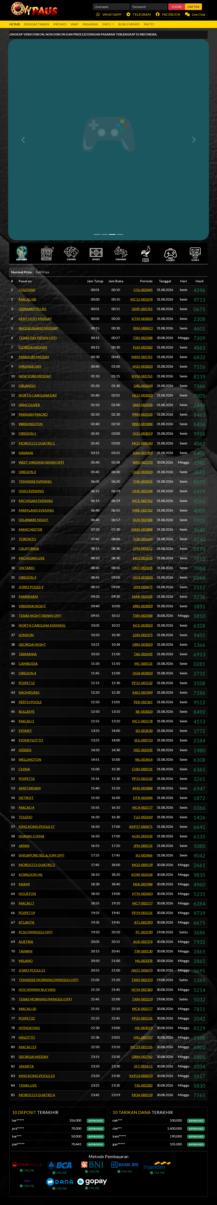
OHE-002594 (142, 338)
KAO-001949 (142, 539)
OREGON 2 (27, 319)
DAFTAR (193, 6)
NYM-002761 (142, 223)
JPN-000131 (143, 693)
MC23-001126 (141, 894)
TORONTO (27, 386)
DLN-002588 (143, 367)
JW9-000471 (143, 434)
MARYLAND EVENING (36, 357)
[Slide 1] (97, 81)
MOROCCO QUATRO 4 (37, 942)
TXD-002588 (143, 185)
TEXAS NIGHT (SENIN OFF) (40, 463)
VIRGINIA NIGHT (32, 453)
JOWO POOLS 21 (32, 817)
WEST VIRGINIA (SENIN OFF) (41, 309)
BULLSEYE (27, 559)
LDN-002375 (143, 482)
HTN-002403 (142, 740)
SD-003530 (144, 578)
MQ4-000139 (142, 942)
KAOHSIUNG (29, 539)
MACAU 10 (27, 855)
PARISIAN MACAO (33, 261)
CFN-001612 (143, 396)
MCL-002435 (143, 405)
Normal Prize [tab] (21, 119)
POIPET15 (27, 626)
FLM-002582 (143, 194)
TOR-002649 (143, 386)
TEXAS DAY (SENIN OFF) (38, 185)
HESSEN (25, 597)
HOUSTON (27, 740)
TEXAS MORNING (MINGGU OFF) (45, 846)
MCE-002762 (142, 348)
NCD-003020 (142, 242)
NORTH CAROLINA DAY (38, 242)
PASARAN (90, 24)
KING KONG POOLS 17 (36, 673)
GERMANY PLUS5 (32, 156)
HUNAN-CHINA (31, 683)
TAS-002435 (143, 501)
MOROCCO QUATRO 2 (37, 712)
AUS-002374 (143, 788)
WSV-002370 (143, 309)
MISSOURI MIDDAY (34, 204)
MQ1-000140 (142, 290)
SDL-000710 (143, 587)
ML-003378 (144, 808)
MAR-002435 (142, 444)
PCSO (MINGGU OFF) (35, 779)
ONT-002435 (142, 415)
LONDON (26, 482)
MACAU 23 (27, 894)
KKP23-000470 (141, 923)
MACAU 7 (26, 750)
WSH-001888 (142, 271)
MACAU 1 (26, 568)
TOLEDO (25, 664)
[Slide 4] (120, 81)
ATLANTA (26, 769)
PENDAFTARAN (36, 24)
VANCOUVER (29, 252)
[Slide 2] (105, 81)
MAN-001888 (142, 376)
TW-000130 (143, 798)
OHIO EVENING (31, 338)
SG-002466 (144, 702)
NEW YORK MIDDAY (35, 223)
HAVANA (26, 300)
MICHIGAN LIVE (32, 405)
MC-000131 (143, 511)
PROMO (60, 24)
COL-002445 (143, 137)
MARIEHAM (28, 444)
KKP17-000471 (141, 673)
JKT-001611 (143, 913)
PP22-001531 (142, 865)
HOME (14, 24)
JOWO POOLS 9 (31, 434)
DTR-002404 (143, 645)
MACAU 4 (26, 654)
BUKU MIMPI (129, 24)
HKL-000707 (143, 884)
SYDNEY (25, 578)
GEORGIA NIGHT (32, 491)
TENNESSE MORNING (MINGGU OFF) (48, 827)
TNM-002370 (142, 827)
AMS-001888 (142, 635)
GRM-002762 (142, 903)
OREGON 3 (27, 424)
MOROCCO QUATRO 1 (37, 290)
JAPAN (24, 693)
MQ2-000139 (142, 712)
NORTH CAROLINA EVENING (42, 472)
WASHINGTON (31, 271)
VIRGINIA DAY (30, 213)
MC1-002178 (142, 568)
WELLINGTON (30, 606)
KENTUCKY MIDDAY (35, 165)
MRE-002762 (142, 357)
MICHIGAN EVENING (36, 348)
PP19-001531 (142, 760)
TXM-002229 (142, 846)
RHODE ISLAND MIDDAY (38, 175)
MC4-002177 (142, 654)
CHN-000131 (142, 616)
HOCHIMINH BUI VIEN (37, 836)
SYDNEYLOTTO (31, 587)
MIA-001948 (143, 731)
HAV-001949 (143, 300)
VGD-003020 (142, 213)
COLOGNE (27, 137)
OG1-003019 (143, 280)
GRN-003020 (142, 491)
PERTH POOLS (30, 549)
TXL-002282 (143, 932)
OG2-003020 (143, 319)
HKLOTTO (27, 884)
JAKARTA (26, 913)
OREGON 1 (27, 280)
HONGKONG (29, 875)
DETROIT (26, 645)
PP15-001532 (142, 626)
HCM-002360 (142, 836)
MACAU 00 (27, 146)
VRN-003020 (143, 453)
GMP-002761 (142, 156)
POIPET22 (27, 865)
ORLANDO (27, 233)
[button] (21, 100)
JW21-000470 (142, 817)
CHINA (24, 616)
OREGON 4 (27, 520)
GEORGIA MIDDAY (33, 903)
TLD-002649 (143, 664)
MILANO (26, 808)
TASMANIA (28, 501)
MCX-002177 (142, 855)
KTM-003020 (142, 165)
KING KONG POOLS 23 (36, 923)
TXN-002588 (143, 463)
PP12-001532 (142, 530)
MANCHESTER (30, 376)
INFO (106, 24)
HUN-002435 (142, 683)
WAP (74, 24)
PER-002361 (143, 549)
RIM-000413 (143, 175)
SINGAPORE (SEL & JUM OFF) (41, 702)
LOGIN (176, 6)
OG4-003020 (143, 520)
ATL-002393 (143, 769)
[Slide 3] (112, 81)
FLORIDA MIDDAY (33, 194)
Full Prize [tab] (42, 119)
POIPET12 (27, 530)
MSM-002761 (142, 204)
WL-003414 (144, 606)
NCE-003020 (143, 472)
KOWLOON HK (31, 721)
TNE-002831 (143, 328)
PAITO (149, 24)
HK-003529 (144, 875)
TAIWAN (25, 798)
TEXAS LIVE (28, 932)
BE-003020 (144, 559)
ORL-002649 (143, 233)
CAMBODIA (28, 511)
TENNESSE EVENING (35, 328)
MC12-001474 (141, 146)
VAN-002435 (143, 252)
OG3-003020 (143, 424)
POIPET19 (27, 760)
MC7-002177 (142, 750)
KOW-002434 (142, 721)
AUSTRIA (26, 788)
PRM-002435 (142, 261)
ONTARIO (27, 415)
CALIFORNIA (29, 396)
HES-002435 (143, 597)
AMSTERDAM (30, 635)
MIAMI (24, 731)
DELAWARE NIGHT (34, 367)
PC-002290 (144, 779)
